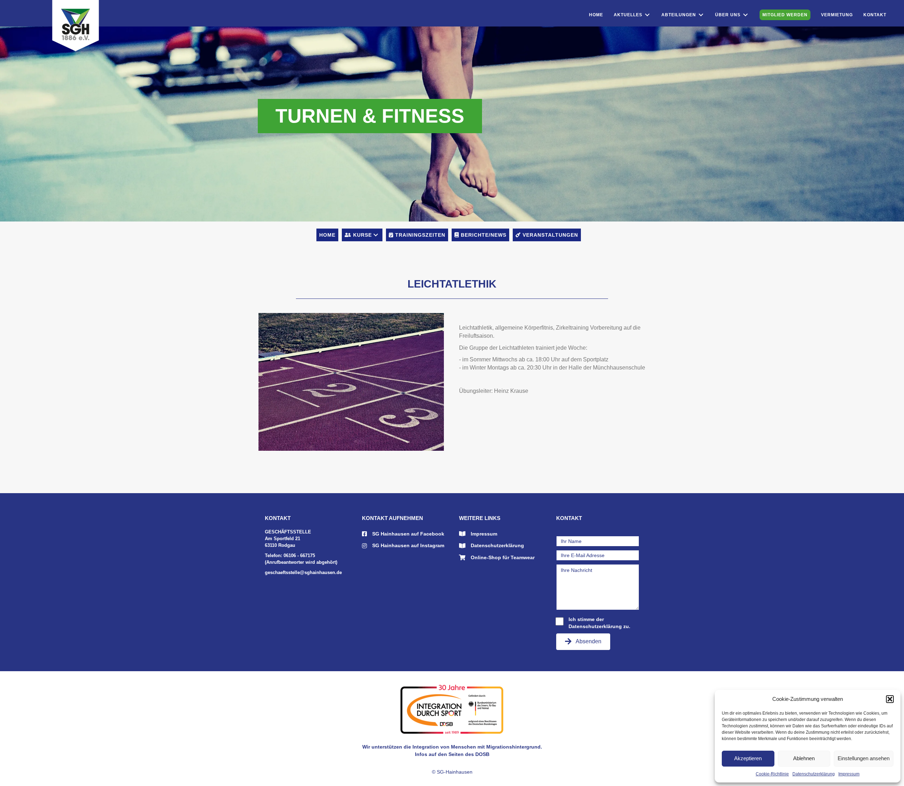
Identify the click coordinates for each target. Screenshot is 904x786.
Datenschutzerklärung (813, 774)
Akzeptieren (748, 758)
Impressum (849, 774)
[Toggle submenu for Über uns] (745, 15)
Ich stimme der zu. (599, 622)
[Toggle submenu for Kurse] (376, 234)
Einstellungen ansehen (864, 758)
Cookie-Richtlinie (772, 774)
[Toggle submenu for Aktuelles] (647, 15)
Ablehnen (804, 758)
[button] (889, 699)
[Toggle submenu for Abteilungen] (701, 15)
